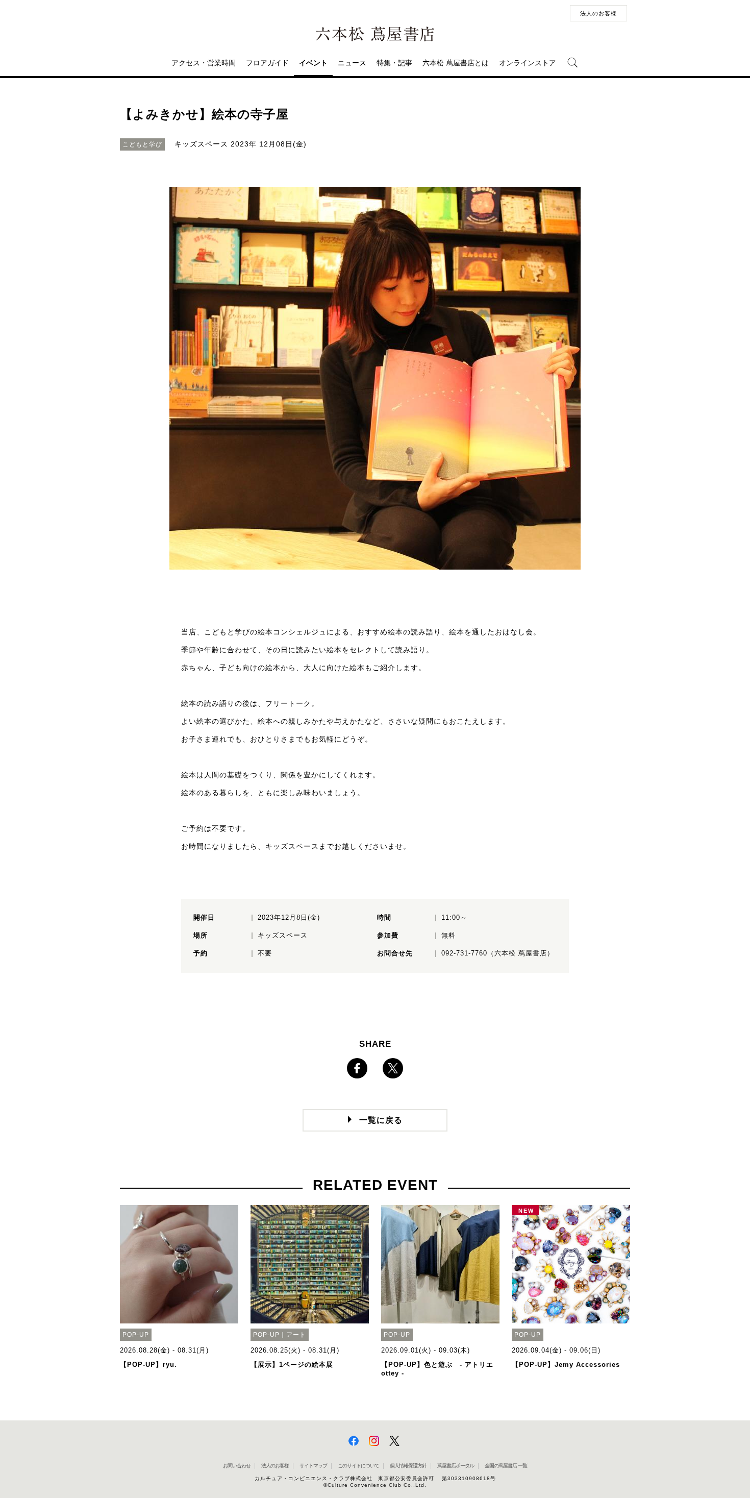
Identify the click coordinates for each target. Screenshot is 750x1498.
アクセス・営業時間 (203, 63)
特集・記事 (394, 63)
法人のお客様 (598, 13)
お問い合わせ (237, 1465)
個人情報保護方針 (408, 1465)
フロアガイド (267, 63)
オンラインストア (527, 63)
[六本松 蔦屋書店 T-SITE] (375, 34)
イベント (313, 63)
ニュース (352, 63)
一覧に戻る (381, 1120)
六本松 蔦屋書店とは (455, 63)
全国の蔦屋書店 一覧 (506, 1465)
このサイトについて (358, 1465)
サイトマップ (313, 1465)
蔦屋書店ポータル (455, 1465)
